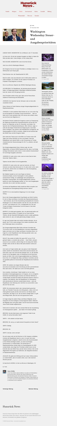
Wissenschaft (21, 16)
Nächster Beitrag (33, 389)
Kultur (36, 11)
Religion (14, 11)
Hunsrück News (11, 406)
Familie (7, 11)
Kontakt (37, 16)
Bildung (49, 11)
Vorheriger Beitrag (8, 389)
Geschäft (43, 11)
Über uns (29, 16)
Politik (20, 11)
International (28, 11)
